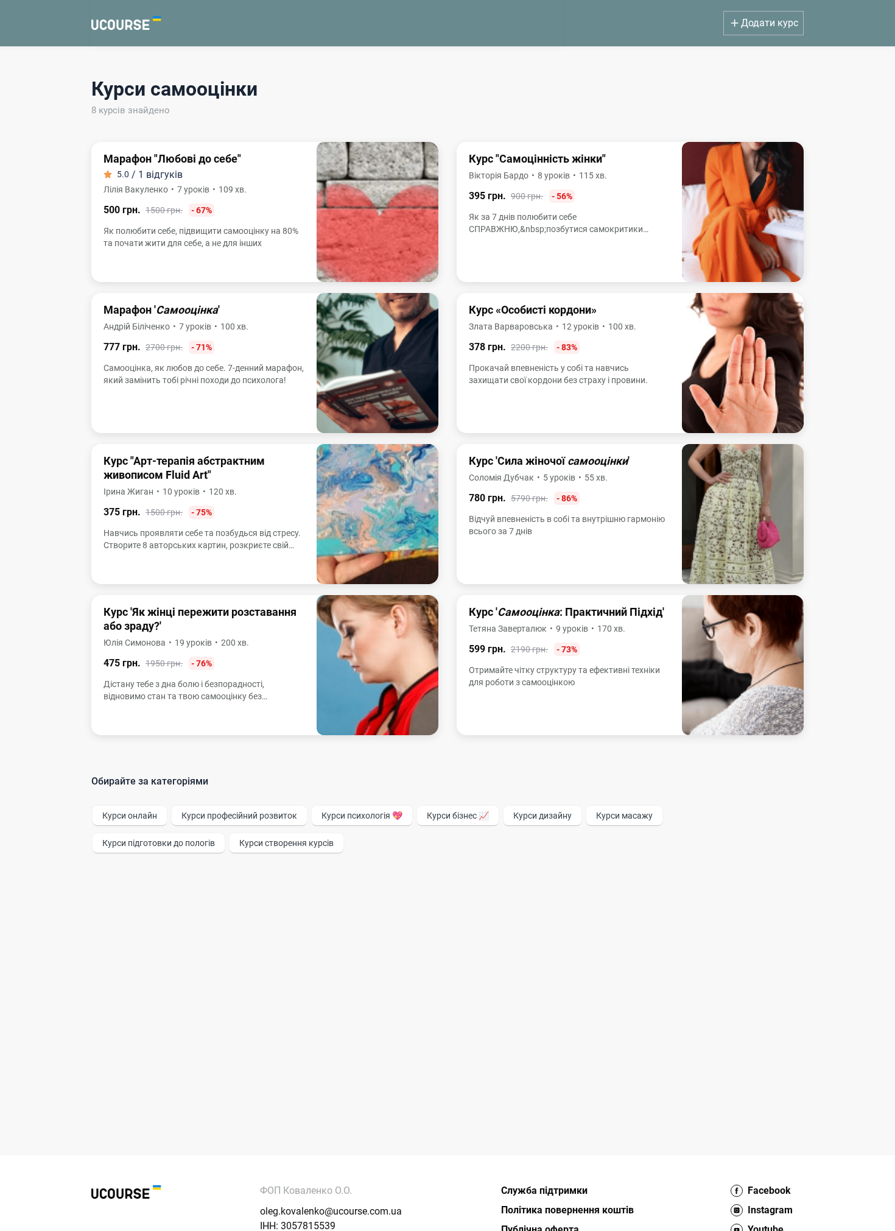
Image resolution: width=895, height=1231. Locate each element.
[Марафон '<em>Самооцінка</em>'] (264, 363)
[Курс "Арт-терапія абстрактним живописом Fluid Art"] (264, 514)
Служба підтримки (544, 1190)
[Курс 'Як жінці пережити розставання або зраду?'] (264, 665)
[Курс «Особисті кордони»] (630, 363)
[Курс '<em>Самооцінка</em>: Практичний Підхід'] (630, 665)
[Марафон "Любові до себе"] (264, 212)
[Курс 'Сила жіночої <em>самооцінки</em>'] (630, 514)
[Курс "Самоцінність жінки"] (630, 212)
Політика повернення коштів (567, 1210)
